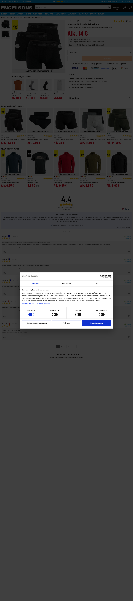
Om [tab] (97, 283)
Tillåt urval (66, 323)
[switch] (55, 314)
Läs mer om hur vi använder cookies (36, 303)
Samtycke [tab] (35, 283)
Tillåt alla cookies (96, 323)
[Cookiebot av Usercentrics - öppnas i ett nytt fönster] (102, 276)
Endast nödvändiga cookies (37, 323)
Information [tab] (66, 283)
